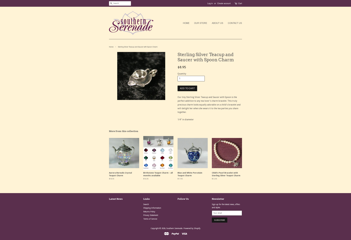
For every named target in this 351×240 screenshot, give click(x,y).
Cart (240, 3)
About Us (217, 23)
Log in (210, 3)
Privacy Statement (150, 215)
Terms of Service (150, 219)
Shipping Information (152, 208)
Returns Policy (149, 212)
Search (146, 204)
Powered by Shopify (191, 228)
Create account (224, 3)
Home (186, 23)
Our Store (200, 23)
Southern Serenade (174, 228)
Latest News (116, 199)
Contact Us (235, 23)
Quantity (182, 73)
